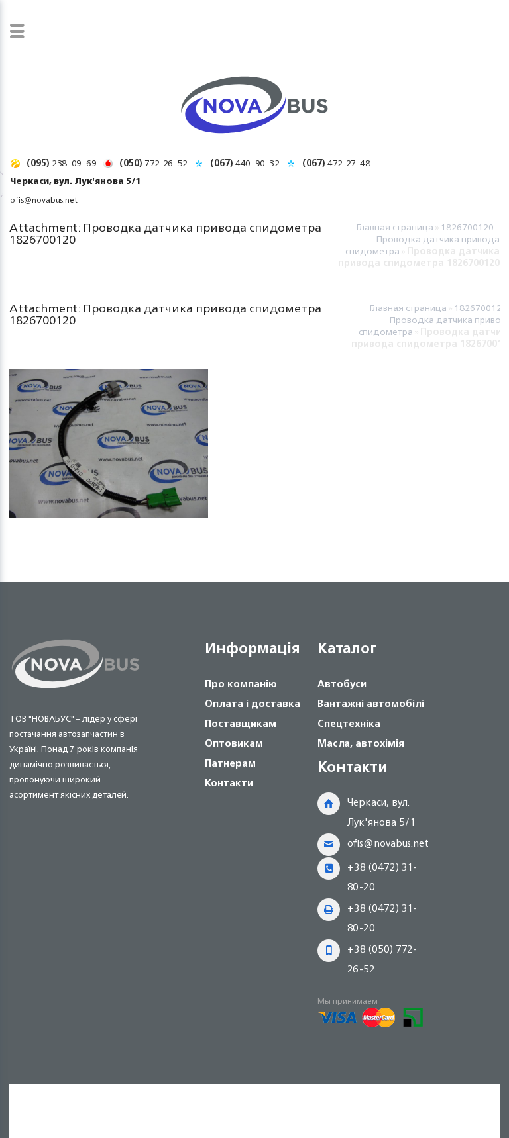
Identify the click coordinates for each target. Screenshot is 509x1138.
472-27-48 (336, 162)
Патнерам (230, 763)
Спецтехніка (348, 723)
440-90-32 (245, 162)
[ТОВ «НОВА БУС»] (254, 107)
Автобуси (342, 683)
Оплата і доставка (252, 703)
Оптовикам (234, 743)
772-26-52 (153, 162)
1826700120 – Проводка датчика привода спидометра (422, 238)
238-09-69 (62, 162)
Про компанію (241, 683)
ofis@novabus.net (388, 843)
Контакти (229, 783)
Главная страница (394, 226)
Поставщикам (240, 723)
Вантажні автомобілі (370, 703)
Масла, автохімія (360, 743)
